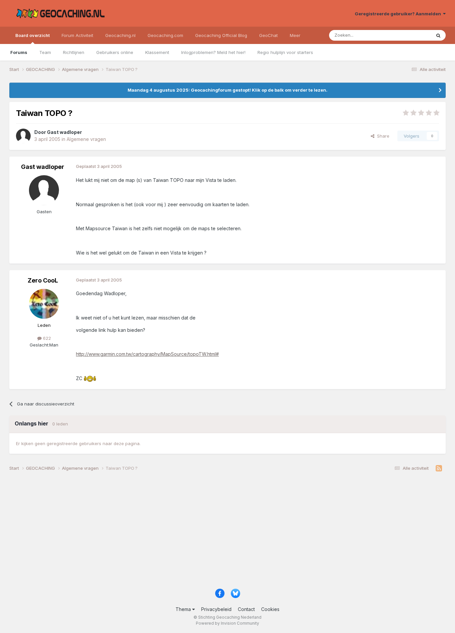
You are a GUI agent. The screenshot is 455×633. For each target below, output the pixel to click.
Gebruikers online (114, 52)
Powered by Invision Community (227, 623)
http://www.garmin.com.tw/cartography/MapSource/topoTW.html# (147, 354)
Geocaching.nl (120, 35)
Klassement (157, 52)
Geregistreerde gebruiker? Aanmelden (399, 13)
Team (45, 52)
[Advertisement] (209, 532)
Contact (246, 609)
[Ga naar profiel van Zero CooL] (44, 304)
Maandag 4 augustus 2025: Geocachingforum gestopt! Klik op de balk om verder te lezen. (227, 90)
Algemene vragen (86, 139)
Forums (18, 52)
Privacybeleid (216, 609)
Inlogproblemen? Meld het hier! (213, 52)
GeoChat (268, 35)
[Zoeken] (438, 35)
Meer (295, 35)
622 (46, 338)
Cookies (270, 609)
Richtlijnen (73, 52)
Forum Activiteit (77, 35)
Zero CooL (43, 280)
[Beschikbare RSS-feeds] (439, 468)
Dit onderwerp (408, 35)
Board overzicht (32, 35)
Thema (184, 609)
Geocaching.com (165, 35)
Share (381, 136)
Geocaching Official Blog (221, 35)
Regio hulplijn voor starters (285, 52)
